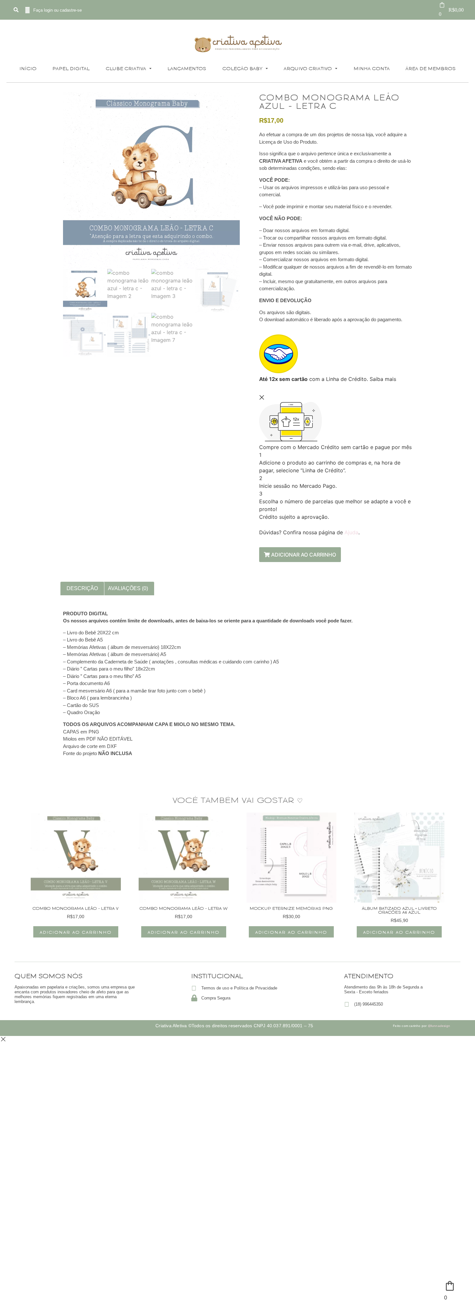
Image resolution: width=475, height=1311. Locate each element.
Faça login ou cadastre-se (57, 10)
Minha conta (372, 68)
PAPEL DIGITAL (71, 68)
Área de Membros (431, 68)
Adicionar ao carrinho (303, 554)
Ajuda (351, 532)
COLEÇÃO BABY (242, 68)
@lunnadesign (439, 1026)
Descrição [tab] (82, 588)
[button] (15, 10)
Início (28, 68)
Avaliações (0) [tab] (128, 588)
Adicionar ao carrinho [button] (76, 932)
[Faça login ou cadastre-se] (27, 10)
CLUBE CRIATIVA (126, 68)
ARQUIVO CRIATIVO (308, 68)
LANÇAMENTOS (186, 68)
